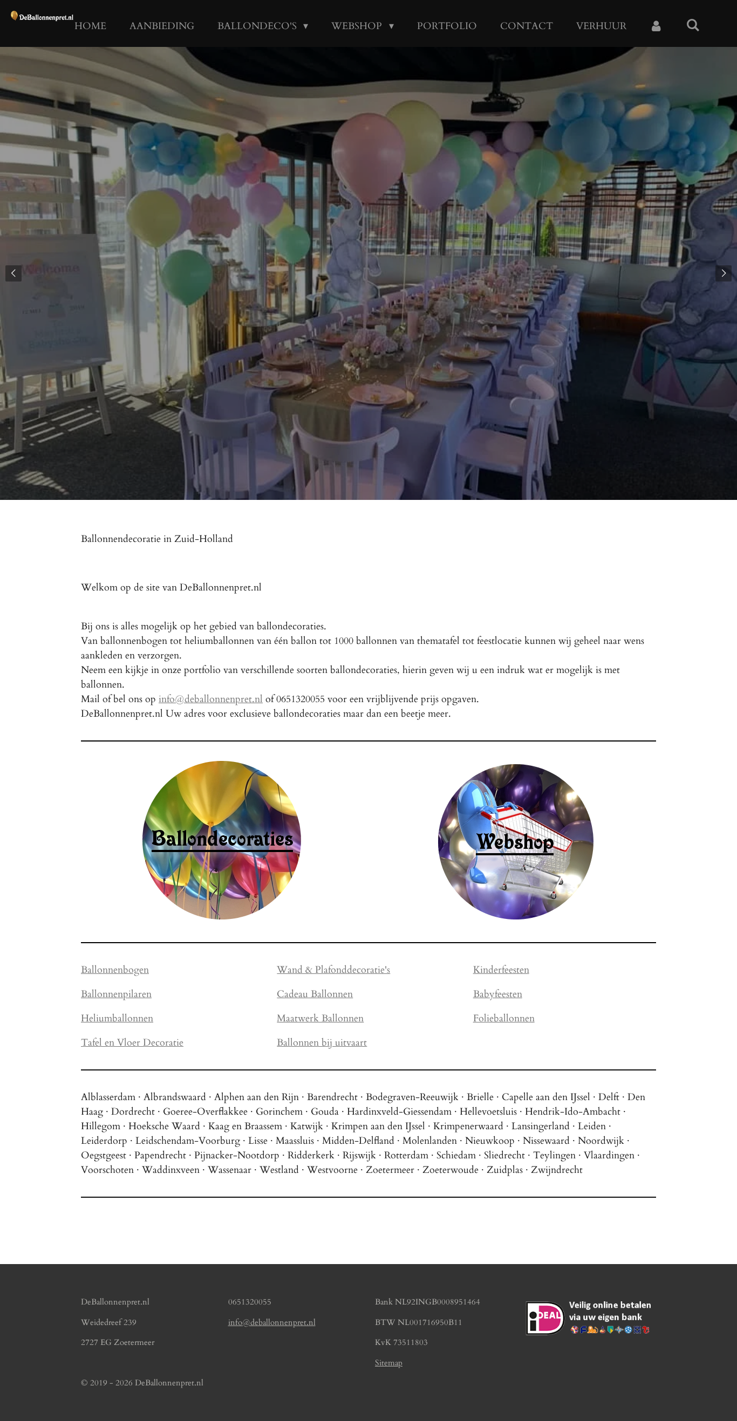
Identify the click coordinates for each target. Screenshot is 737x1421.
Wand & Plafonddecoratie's (333, 970)
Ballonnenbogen (115, 970)
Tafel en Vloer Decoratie (132, 1042)
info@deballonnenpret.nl (211, 699)
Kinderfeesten (501, 970)
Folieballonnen (504, 1018)
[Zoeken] (693, 25)
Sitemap (388, 1362)
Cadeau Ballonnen (315, 994)
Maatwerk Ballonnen (320, 1018)
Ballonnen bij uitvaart (322, 1042)
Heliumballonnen (117, 1018)
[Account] (656, 26)
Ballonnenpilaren (116, 994)
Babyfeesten (497, 994)
